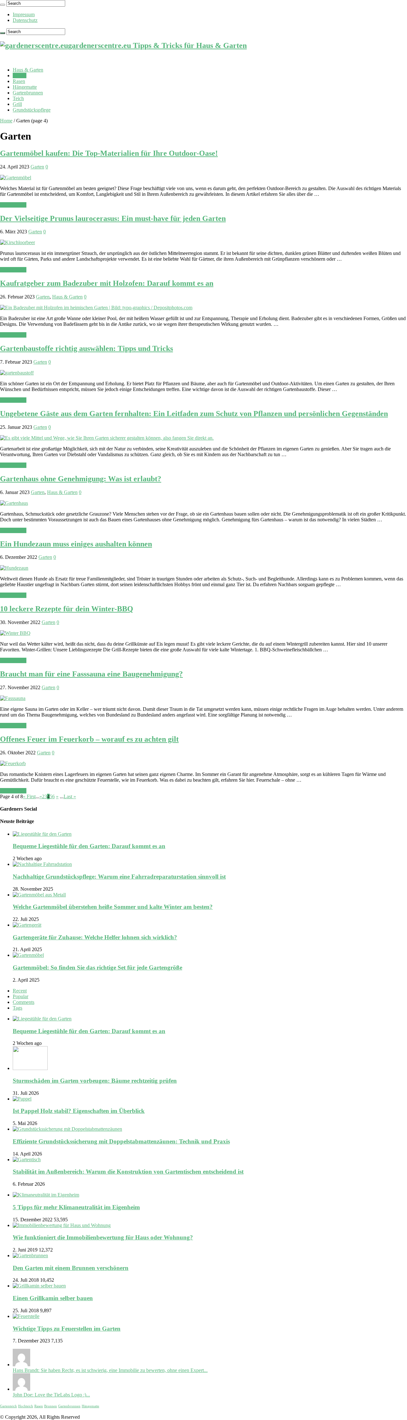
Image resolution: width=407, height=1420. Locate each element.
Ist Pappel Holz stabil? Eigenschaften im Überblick (79, 1111)
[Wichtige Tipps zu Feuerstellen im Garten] (26, 1316)
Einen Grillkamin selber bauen (53, 1298)
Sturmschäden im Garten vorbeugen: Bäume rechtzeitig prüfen (95, 1080)
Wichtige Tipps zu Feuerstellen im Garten (67, 1328)
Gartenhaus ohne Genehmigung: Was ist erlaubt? (80, 479)
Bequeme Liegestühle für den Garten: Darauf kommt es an (89, 846)
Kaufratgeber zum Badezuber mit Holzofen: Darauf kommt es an (106, 283)
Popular (20, 996)
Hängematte (25, 87)
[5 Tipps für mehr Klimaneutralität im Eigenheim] (46, 1194)
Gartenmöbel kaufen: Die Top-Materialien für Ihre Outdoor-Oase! (109, 153)
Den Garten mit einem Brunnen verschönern (70, 1268)
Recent (20, 990)
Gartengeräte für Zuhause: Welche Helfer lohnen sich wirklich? (95, 937)
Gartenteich (8, 1406)
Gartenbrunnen (28, 92)
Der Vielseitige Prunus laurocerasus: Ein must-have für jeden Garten (113, 218)
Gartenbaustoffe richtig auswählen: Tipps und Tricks (86, 348)
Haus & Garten (28, 69)
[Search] (2, 5)
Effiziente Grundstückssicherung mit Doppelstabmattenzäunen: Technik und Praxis (121, 1141)
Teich (18, 98)
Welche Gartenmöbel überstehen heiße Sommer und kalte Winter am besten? (113, 906)
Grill (17, 104)
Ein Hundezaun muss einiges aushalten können (76, 544)
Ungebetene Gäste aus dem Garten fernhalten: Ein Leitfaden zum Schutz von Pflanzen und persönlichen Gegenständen (194, 413)
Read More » (13, 205)
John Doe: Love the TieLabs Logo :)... (51, 1394)
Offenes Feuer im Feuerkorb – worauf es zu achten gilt (89, 739)
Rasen (19, 81)
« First (29, 796)
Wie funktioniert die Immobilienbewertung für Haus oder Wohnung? (103, 1237)
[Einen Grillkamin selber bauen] (39, 1285)
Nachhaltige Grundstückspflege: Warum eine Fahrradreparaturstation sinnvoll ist (119, 876)
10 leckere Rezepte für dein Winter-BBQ (66, 609)
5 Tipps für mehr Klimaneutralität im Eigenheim (76, 1207)
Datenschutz (25, 20)
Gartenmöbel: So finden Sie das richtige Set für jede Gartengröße (97, 967)
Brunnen (50, 1406)
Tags (17, 1008)
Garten (19, 75)
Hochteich (25, 1406)
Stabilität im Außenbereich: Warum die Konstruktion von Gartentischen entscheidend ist (128, 1171)
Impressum (24, 14)
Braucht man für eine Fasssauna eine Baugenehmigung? (91, 674)
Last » (70, 796)
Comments (23, 1002)
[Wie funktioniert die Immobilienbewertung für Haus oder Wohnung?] (62, 1225)
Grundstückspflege (32, 110)
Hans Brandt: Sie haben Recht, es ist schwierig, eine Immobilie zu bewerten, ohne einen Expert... (110, 1370)
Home (6, 120)
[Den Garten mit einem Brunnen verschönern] (30, 1255)
